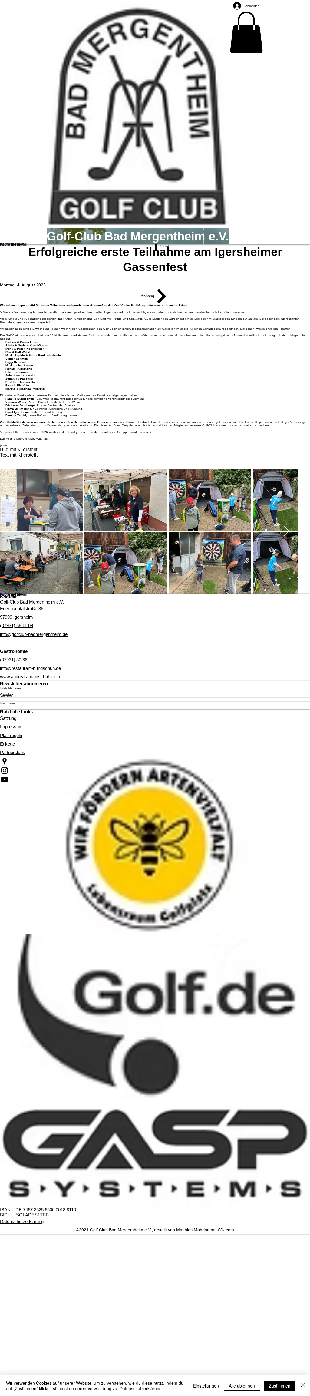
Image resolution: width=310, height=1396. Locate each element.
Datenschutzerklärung (141, 1388)
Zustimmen (279, 1386)
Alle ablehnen (242, 1386)
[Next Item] (286, 531)
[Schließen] (302, 1385)
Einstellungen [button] (206, 1386)
